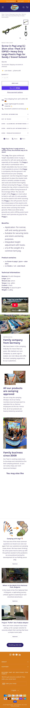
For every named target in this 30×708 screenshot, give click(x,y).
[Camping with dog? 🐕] (15, 528)
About (4, 662)
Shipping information (10, 114)
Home (3, 14)
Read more (15, 563)
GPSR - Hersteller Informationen (14, 128)
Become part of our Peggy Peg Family (15, 673)
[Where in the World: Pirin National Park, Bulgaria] (15, 575)
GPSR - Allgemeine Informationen (14, 123)
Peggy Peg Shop (7, 42)
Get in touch (6, 119)
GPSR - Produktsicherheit (11, 133)
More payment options (15, 92)
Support (5, 666)
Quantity (5, 74)
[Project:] (15, 612)
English (14, 690)
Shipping (12, 64)
